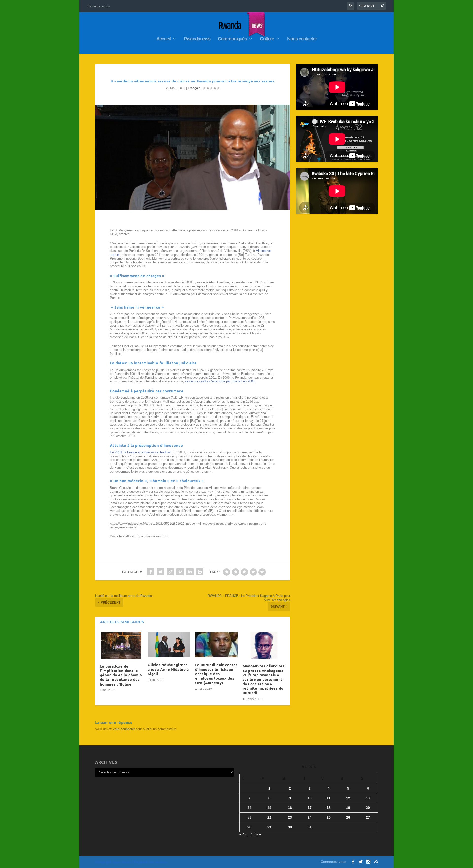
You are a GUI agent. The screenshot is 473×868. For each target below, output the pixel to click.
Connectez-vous (98, 6)
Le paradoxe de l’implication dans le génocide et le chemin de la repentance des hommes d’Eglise (121, 675)
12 (348, 798)
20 (368, 808)
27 (368, 817)
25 (329, 817)
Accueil (163, 39)
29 (269, 827)
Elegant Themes (121, 862)
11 (328, 798)
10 (310, 798)
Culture (267, 39)
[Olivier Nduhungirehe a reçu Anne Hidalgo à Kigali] (169, 645)
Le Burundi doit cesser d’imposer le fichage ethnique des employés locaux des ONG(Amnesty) (216, 673)
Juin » (256, 834)
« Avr (243, 834)
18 (329, 808)
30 (290, 827)
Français (194, 88)
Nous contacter (302, 39)
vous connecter (124, 729)
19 (348, 808)
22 (269, 817)
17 (310, 808)
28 (249, 827)
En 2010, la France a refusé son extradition (140, 452)
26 (348, 817)
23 (290, 817)
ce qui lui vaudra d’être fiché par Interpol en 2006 (219, 381)
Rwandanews (197, 39)
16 (290, 808)
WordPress (161, 862)
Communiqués (232, 39)
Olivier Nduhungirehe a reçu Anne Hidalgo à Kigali (168, 669)
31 (310, 827)
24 (310, 817)
